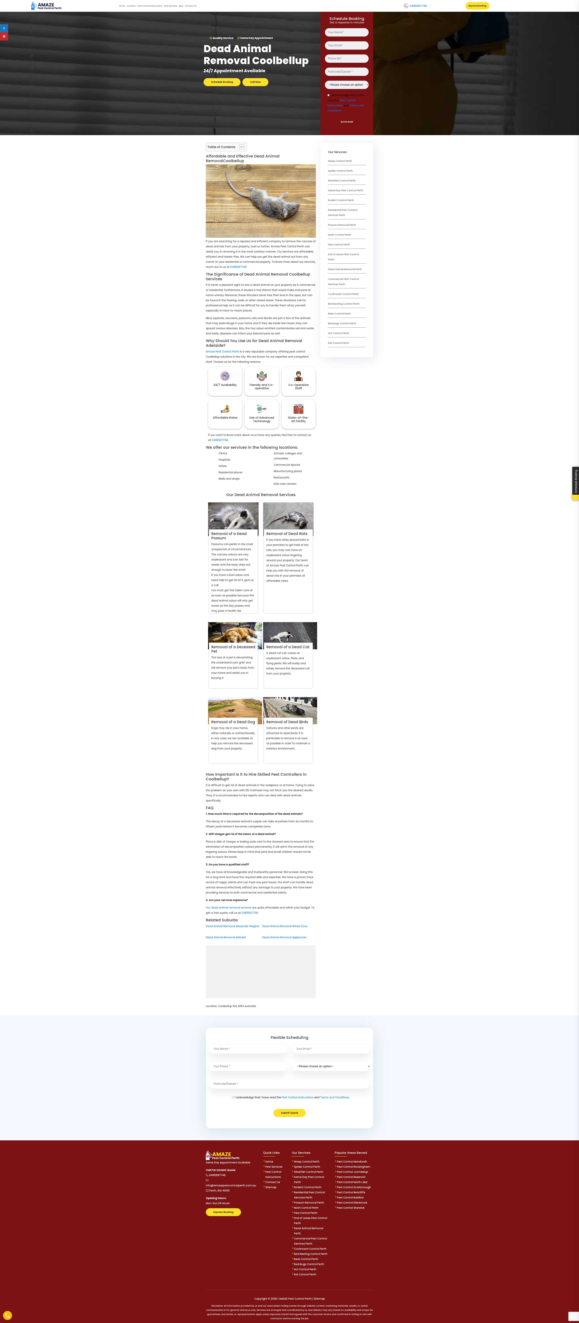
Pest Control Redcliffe (351, 1192)
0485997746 (418, 6)
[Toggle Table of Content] (240, 146)
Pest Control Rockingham (353, 1167)
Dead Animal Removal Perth (345, 269)
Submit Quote (289, 1113)
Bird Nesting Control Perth (343, 304)
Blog (181, 5)
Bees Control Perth (339, 313)
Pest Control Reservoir (351, 1177)
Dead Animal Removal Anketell (226, 937)
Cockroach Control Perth (343, 294)
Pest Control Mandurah (352, 1161)
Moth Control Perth (339, 234)
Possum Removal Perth (342, 225)
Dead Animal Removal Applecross (284, 937)
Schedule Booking (222, 82)
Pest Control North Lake (352, 1182)
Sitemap (271, 1187)
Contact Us (190, 5)
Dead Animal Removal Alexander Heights (232, 926)
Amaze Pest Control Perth (222, 351)
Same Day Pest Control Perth (345, 190)
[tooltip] (4, 28)
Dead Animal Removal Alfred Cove (284, 926)
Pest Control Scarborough (354, 1187)
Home (122, 5)
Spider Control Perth (340, 171)
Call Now (255, 82)
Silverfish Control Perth (342, 180)
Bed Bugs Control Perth (342, 323)
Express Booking (477, 5)
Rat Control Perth (338, 343)
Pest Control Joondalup (352, 1172)
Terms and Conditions (334, 1097)
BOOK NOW (347, 121)
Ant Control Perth (338, 333)
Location (131, 5)
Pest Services (170, 5)
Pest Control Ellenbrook (352, 1202)
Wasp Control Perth (340, 161)
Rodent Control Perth (341, 200)
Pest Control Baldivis (350, 1197)
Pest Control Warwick (351, 1208)
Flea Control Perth (339, 244)
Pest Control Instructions (149, 5)
